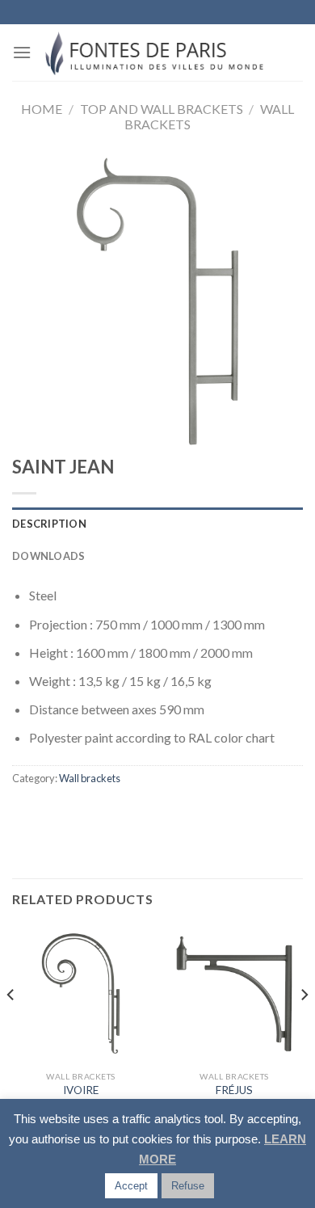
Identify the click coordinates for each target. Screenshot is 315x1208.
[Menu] (22, 52)
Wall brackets (89, 778)
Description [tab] (49, 523)
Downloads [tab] (48, 555)
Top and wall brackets (161, 108)
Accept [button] (131, 1186)
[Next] (304, 1027)
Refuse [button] (187, 1186)
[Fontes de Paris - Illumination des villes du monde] (158, 52)
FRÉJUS (234, 1090)
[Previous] (11, 1027)
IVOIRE (81, 1090)
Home (41, 108)
